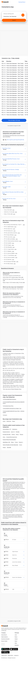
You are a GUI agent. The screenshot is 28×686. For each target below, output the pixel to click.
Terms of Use (4, 655)
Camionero (14, 429)
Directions (17, 645)
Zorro (4, 437)
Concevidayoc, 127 (7, 429)
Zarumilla (9, 447)
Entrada (17, 431)
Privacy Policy (10, 655)
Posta (16, 442)
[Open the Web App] (5, 652)
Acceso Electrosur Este (11, 437)
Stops (16, 641)
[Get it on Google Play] (5, 649)
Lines (16, 634)
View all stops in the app (14, 120)
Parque (21, 434)
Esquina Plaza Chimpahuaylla (9, 439)
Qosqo (4, 447)
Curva (4, 421)
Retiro (17, 434)
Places (16, 636)
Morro (12, 442)
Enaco (13, 421)
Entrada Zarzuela (6, 434)
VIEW (13, 209)
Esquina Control (6, 431)
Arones (13, 434)
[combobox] (14, 14)
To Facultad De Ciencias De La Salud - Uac (12, 408)
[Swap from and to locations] (22, 15)
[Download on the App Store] (14, 649)
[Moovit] (5, 2)
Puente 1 (21, 442)
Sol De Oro (9, 421)
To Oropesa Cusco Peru (8, 405)
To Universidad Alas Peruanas (9, 399)
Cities (16, 643)
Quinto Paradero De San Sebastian (10, 444)
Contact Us (16, 655)
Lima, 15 (13, 431)
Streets (16, 638)
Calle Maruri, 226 (6, 442)
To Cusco (5, 415)
